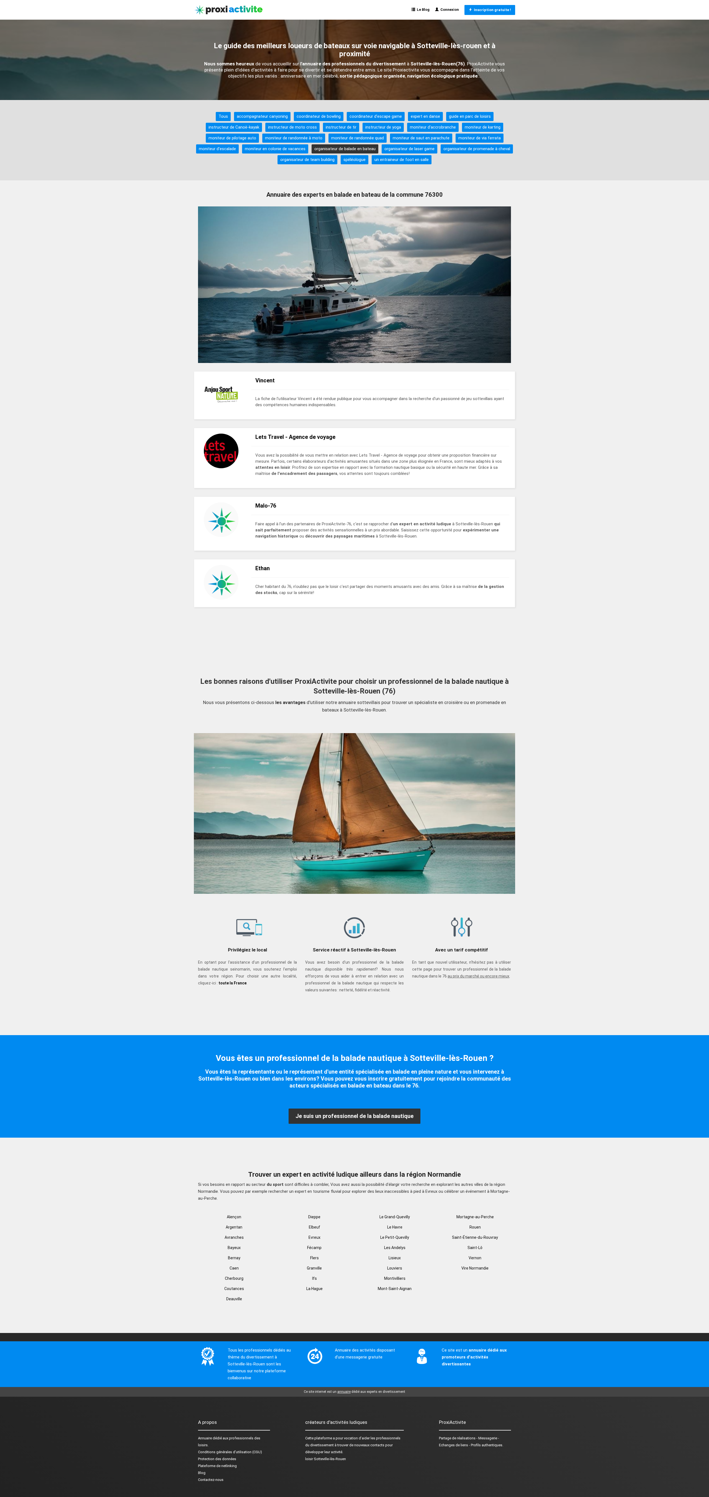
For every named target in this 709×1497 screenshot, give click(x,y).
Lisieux (395, 1258)
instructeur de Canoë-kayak (234, 127)
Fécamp (314, 1247)
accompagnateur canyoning (262, 116)
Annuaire (205, 1438)
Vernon (475, 1258)
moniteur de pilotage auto (232, 137)
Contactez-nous (211, 1480)
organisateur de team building (307, 159)
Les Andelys (394, 1247)
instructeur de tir (341, 127)
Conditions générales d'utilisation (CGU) (230, 1452)
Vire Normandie (475, 1268)
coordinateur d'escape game (376, 116)
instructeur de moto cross (292, 127)
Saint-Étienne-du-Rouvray (475, 1237)
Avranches (234, 1237)
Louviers (394, 1268)
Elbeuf (314, 1227)
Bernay (234, 1258)
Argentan (234, 1227)
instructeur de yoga (383, 127)
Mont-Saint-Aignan (395, 1288)
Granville (314, 1268)
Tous (223, 116)
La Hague (314, 1288)
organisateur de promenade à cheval (476, 148)
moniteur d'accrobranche (433, 127)
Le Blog (422, 9)
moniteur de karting (482, 127)
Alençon (234, 1217)
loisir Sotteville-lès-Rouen (325, 1459)
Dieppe (314, 1217)
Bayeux (234, 1247)
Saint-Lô (474, 1247)
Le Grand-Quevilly (394, 1217)
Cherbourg (234, 1278)
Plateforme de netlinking (217, 1466)
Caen (234, 1268)
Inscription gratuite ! (491, 10)
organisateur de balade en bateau (345, 148)
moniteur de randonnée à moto (293, 137)
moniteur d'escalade (217, 148)
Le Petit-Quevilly (394, 1237)
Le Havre (394, 1227)
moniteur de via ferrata (479, 137)
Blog (201, 1473)
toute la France (232, 983)
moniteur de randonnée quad (357, 137)
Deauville (234, 1299)
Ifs (314, 1278)
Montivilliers (394, 1278)
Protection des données (217, 1459)
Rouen (475, 1227)
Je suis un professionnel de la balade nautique (354, 1116)
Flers (314, 1258)
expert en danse (425, 116)
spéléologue (354, 159)
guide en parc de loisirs (470, 116)
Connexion (449, 9)
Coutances (234, 1288)
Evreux (314, 1237)
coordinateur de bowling (319, 116)
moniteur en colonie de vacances (275, 148)
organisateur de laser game (409, 148)
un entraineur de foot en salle (401, 159)
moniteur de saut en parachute (421, 137)
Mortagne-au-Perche (475, 1217)
